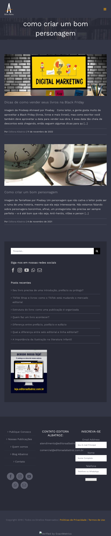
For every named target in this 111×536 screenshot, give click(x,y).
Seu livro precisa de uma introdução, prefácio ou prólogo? (48, 290)
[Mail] (39, 270)
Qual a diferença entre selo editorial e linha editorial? (45, 332)
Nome (91, 452)
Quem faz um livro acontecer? (31, 317)
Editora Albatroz (17, 131)
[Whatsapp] (33, 270)
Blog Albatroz (20, 454)
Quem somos (20, 446)
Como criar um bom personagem (55, 162)
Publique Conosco (20, 431)
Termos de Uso (96, 520)
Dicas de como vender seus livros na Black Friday (55, 72)
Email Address (91, 439)
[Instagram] (20, 270)
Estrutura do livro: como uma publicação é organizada (46, 309)
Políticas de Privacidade (73, 520)
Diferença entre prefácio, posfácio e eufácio (39, 324)
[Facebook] (13, 270)
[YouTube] (26, 270)
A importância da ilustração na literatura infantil (42, 339)
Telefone (91, 466)
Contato (20, 461)
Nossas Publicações (20, 439)
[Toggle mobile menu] (105, 9)
